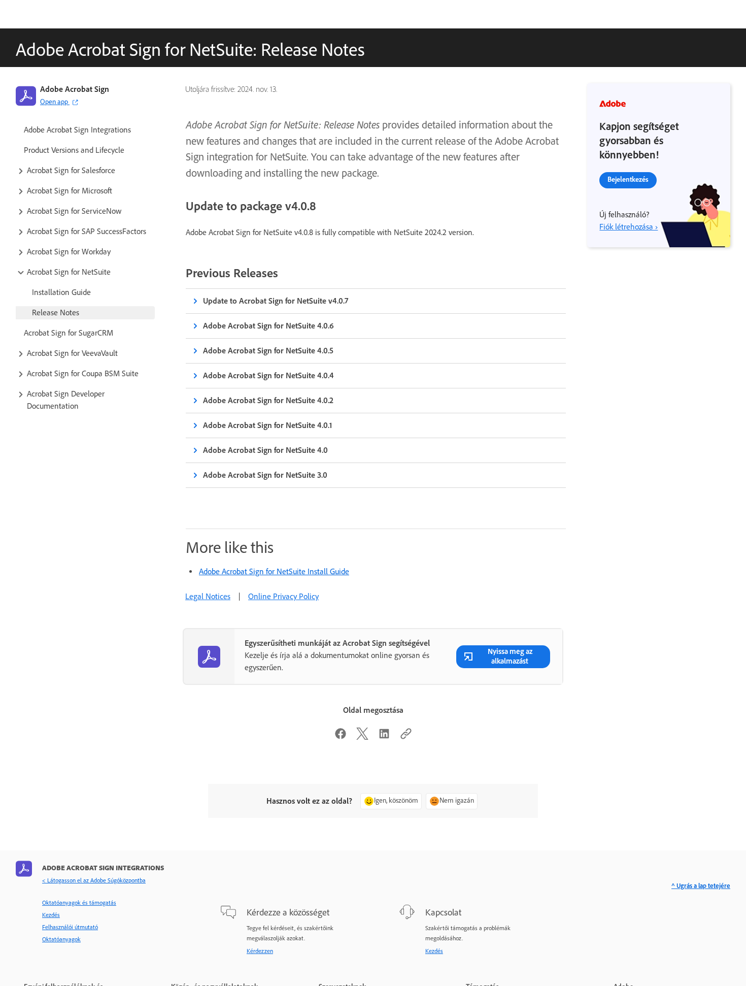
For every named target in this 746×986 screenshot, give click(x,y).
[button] (85, 171)
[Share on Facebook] (340, 737)
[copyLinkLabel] (406, 737)
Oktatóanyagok (61, 939)
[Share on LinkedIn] (384, 737)
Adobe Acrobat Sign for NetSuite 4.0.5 (268, 350)
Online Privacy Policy (283, 596)
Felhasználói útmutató (70, 927)
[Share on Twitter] (362, 737)
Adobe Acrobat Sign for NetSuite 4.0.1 (267, 425)
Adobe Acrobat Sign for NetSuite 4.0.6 (268, 326)
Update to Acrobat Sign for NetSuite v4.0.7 (275, 301)
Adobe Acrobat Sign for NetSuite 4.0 (265, 450)
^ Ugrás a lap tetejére (700, 886)
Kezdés (51, 914)
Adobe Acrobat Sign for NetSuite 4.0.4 (268, 375)
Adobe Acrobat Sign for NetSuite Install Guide (274, 571)
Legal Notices (207, 596)
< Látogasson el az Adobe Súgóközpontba (94, 880)
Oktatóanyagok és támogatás (79, 902)
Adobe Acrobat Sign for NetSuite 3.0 (265, 475)
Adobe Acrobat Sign (74, 89)
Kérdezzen (260, 951)
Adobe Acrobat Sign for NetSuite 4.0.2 (268, 400)
